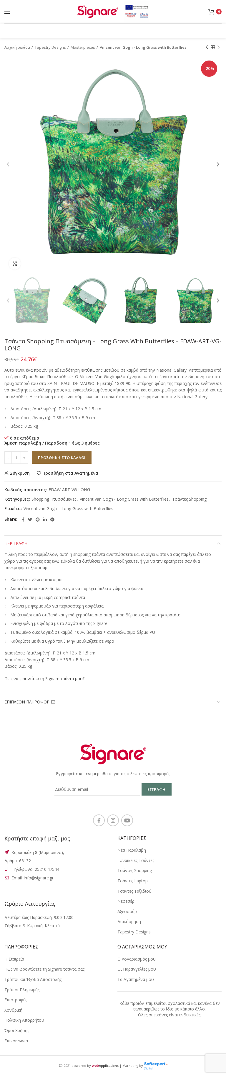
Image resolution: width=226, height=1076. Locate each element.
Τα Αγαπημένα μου (135, 979)
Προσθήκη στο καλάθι (62, 457)
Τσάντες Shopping (189, 499)
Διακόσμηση (129, 921)
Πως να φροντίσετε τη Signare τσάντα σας (44, 969)
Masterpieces (83, 47)
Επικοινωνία (16, 1041)
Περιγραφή (15, 543)
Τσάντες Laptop (132, 881)
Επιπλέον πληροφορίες (30, 702)
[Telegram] (52, 519)
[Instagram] (113, 820)
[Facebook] (23, 519)
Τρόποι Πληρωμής (21, 989)
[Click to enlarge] (15, 264)
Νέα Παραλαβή (131, 850)
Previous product (207, 47)
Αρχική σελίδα (17, 47)
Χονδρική (13, 1010)
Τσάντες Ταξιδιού (134, 891)
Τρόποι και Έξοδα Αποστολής (33, 979)
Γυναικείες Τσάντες (135, 860)
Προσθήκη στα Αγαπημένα (70, 473)
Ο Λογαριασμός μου (136, 959)
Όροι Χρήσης (16, 1030)
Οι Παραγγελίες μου (136, 969)
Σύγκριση (20, 473)
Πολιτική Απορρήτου (24, 1020)
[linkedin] (45, 519)
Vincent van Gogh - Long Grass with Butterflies (143, 47)
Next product (219, 47)
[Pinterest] (37, 519)
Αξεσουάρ (127, 911)
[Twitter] (30, 519)
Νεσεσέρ (125, 901)
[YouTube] (127, 820)
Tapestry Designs (50, 47)
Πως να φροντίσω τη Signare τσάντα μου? (44, 678)
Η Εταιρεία (14, 959)
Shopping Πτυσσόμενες (53, 499)
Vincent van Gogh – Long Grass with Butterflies (68, 508)
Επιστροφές (15, 999)
